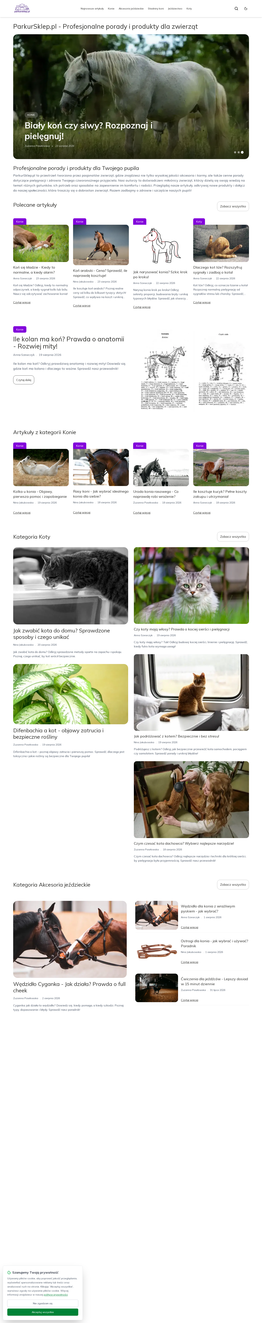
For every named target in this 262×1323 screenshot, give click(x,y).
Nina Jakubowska (83, 281)
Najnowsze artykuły (92, 8)
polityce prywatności (56, 1294)
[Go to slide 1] (235, 152)
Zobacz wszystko (233, 206)
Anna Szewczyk (22, 278)
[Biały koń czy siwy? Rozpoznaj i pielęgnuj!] (131, 96)
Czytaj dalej (23, 380)
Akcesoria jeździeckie (131, 8)
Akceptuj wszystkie (43, 1312)
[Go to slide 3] (242, 152)
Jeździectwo (175, 8)
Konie (111, 8)
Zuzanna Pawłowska (37, 145)
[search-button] (236, 9)
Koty (189, 8)
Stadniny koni (156, 8)
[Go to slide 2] (239, 152)
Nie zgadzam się (43, 1303)
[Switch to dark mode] (246, 8)
